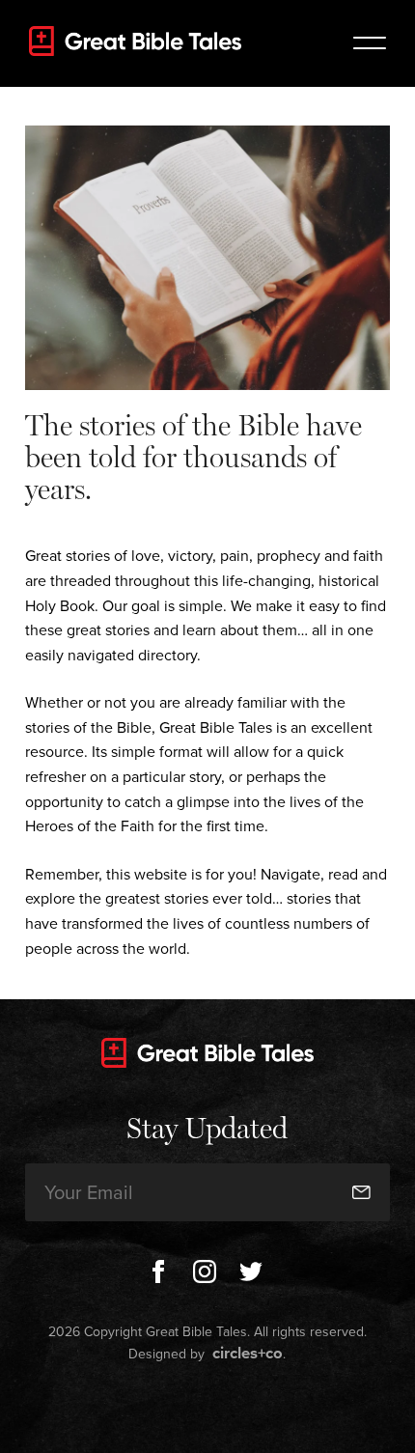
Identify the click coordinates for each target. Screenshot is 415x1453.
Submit (347, 1136)
